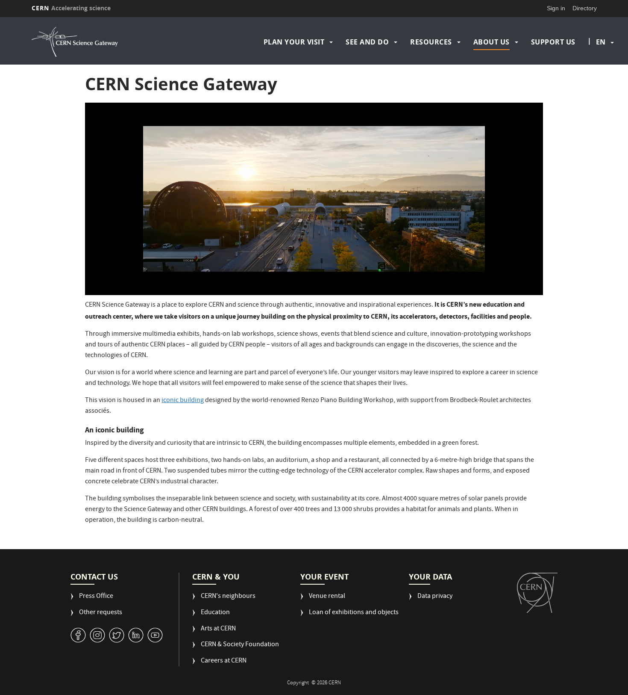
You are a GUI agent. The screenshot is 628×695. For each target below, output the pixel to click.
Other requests (100, 613)
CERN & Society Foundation (240, 645)
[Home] (100, 42)
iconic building (182, 401)
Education (215, 613)
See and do (367, 42)
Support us (553, 42)
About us (491, 42)
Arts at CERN (218, 629)
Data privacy (434, 597)
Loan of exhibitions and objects (354, 613)
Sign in (556, 8)
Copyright (298, 683)
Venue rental (327, 597)
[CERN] (537, 593)
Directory (584, 8)
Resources (431, 42)
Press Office (96, 597)
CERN (71, 8)
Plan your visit (294, 42)
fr (601, 69)
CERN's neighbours (228, 597)
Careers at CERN (224, 661)
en (600, 42)
